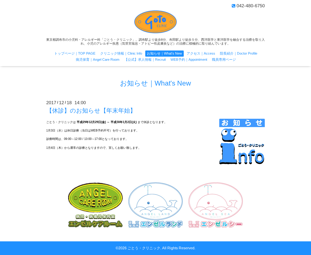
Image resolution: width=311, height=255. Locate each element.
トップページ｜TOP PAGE (74, 53)
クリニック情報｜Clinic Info (121, 53)
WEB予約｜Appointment (189, 59)
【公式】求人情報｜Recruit (145, 59)
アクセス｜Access (201, 53)
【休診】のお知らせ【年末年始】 (91, 110)
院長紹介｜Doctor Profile (238, 53)
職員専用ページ (224, 59)
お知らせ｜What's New (164, 53)
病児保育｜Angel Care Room (98, 59)
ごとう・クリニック (143, 248)
